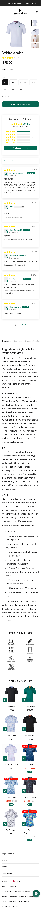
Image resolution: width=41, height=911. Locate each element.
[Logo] (20, 12)
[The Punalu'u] (30, 723)
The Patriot (29, 765)
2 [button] (19, 324)
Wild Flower (11, 797)
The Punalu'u (30, 735)
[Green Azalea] (30, 694)
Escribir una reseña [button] (21, 148)
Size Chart (18, 341)
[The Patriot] (30, 752)
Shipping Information (32, 341)
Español (5, 881)
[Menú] (3, 11)
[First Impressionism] (30, 818)
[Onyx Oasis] (11, 694)
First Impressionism (30, 831)
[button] (8, 58)
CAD (18, 881)
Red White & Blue (11, 765)
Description (6, 341)
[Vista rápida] (5, 700)
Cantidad (5, 97)
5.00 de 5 (26, 124)
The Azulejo (11, 735)
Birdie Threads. (13, 891)
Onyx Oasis (11, 706)
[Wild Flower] (11, 785)
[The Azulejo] (11, 723)
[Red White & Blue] (11, 752)
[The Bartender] (11, 818)
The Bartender (11, 830)
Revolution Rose (30, 797)
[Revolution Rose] (30, 785)
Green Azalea (30, 706)
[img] (9, 170)
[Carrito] (37, 11)
